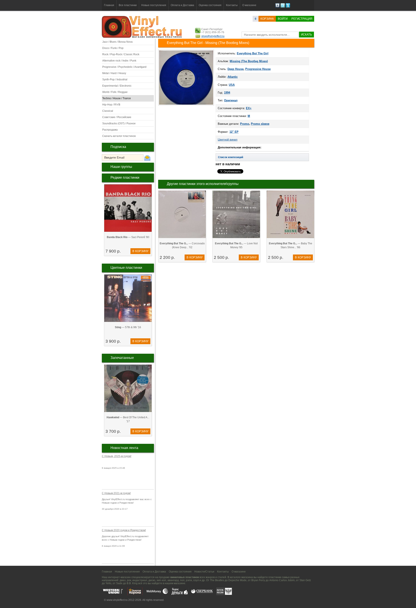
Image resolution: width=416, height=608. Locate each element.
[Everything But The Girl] (186, 105)
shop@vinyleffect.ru (212, 36)
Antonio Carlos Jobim (282, 580)
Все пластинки (128, 5)
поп (182, 580)
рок (129, 580)
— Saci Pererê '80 (128, 237)
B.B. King (132, 583)
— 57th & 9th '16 (128, 327)
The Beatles (217, 580)
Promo (244, 123)
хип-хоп (161, 580)
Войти (283, 18)
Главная (109, 5)
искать (306, 34)
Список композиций (230, 157)
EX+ (249, 108)
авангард (173, 580)
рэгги (189, 580)
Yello (108, 583)
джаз (123, 580)
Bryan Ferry (258, 580)
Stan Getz (305, 580)
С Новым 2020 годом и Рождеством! (124, 530)
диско (151, 580)
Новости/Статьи (204, 571)
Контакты (232, 5)
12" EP (234, 131)
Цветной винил (227, 139)
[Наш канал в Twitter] (282, 6)
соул (196, 580)
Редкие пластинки (124, 177)
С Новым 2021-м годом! (116, 493)
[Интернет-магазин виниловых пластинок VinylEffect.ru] (142, 36)
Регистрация (301, 18)
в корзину (140, 251)
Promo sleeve (260, 123)
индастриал (139, 580)
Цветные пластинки (126, 267)
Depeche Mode (237, 580)
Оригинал (230, 100)
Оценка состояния (210, 5)
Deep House (236, 69)
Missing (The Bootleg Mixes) (249, 61)
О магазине (249, 5)
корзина (267, 18)
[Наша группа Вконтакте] (277, 6)
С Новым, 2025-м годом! (116, 456)
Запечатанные (122, 358)
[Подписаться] (147, 157)
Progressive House (258, 69)
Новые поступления (153, 5)
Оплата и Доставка (182, 5)
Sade (119, 583)
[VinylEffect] (288, 6)
